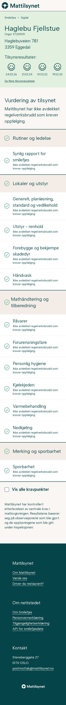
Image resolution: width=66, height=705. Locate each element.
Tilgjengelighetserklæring (30, 623)
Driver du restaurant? (28, 583)
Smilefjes (10, 17)
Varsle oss (19, 578)
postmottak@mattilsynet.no (33, 668)
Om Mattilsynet (23, 572)
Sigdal (24, 17)
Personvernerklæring (27, 618)
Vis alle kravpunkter (30, 489)
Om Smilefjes (22, 612)
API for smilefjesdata (27, 629)
